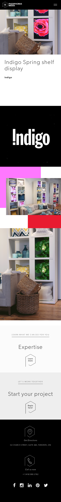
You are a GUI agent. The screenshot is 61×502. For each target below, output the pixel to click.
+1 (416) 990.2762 (30, 474)
